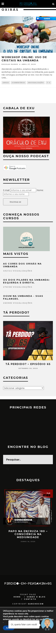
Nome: (40, 190)
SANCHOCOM (36, 604)
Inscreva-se (15, 201)
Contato (30, 599)
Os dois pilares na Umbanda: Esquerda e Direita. (26, 281)
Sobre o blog (36, 597)
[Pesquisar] (53, 4)
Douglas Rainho (10, 64)
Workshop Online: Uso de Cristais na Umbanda (24, 59)
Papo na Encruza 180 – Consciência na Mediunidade (28, 534)
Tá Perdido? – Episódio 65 (28, 364)
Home (17, 597)
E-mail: (6, 190)
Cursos (6, 82)
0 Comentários (18, 82)
